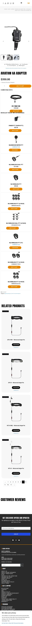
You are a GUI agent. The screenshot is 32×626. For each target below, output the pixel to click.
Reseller (4, 579)
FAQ (2, 590)
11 (11, 484)
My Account (5, 588)
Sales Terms (5, 583)
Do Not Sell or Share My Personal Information (12, 623)
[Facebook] (13, 540)
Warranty (4, 601)
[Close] (30, 612)
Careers (4, 589)
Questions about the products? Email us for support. (16, 68)
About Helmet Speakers (8, 572)
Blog (2, 574)
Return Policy (5, 580)
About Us (4, 571)
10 (8, 484)
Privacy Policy (5, 578)
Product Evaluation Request (10, 593)
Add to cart (20, 86)
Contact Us (16, 147)
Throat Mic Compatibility (9, 599)
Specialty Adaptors (8, 293)
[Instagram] (16, 540)
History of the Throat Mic (9, 576)
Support (4, 598)
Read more (15, 150)
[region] (16, 618)
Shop (9, 9)
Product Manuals (6, 594)
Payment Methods (6, 577)
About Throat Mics (7, 573)
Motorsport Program (8, 609)
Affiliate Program (7, 606)
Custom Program (6, 608)
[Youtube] (19, 540)
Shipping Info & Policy (7, 582)
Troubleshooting (6, 600)
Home (5, 9)
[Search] (21, 565)
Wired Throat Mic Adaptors (18, 9)
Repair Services (6, 595)
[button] (21, 2)
